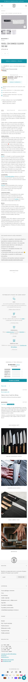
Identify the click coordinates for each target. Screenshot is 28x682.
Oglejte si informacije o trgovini (8, 103)
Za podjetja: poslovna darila (7, 607)
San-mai (3, 185)
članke (23, 318)
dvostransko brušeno (9, 176)
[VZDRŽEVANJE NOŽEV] (14, 473)
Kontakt (3, 621)
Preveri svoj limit (13, 69)
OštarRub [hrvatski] (7, 661)
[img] (4, 390)
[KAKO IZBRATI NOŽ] (14, 505)
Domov (3, 10)
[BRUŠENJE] (14, 536)
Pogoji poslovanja (5, 630)
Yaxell (3, 40)
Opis (2, 110)
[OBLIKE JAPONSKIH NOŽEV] (14, 441)
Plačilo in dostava (5, 625)
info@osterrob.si (10, 332)
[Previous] (3, 22)
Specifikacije (11, 110)
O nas (2, 593)
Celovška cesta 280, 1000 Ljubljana (8, 654)
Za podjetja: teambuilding (6, 605)
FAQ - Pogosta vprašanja (6, 623)
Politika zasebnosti (5, 633)
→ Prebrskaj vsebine (14, 323)
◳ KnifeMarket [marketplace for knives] (9, 610)
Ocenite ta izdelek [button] (14, 380)
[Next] (24, 22)
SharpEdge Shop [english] (8, 659)
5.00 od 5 (18, 364)
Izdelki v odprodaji (5, 598)
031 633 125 (3, 655)
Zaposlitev (3, 602)
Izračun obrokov (5, 69)
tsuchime (17, 199)
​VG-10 (2, 156)
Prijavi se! (21, 577)
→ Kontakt (14, 336)
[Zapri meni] (3, 6)
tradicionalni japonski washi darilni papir (12, 260)
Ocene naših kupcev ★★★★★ (7, 590)
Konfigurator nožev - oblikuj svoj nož (9, 600)
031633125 (21, 332)
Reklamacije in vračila (5, 628)
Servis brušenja (4, 595)
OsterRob (13, 669)
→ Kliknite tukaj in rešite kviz (14, 309)
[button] (4, 38)
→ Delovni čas (14, 349)
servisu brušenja (6, 250)
